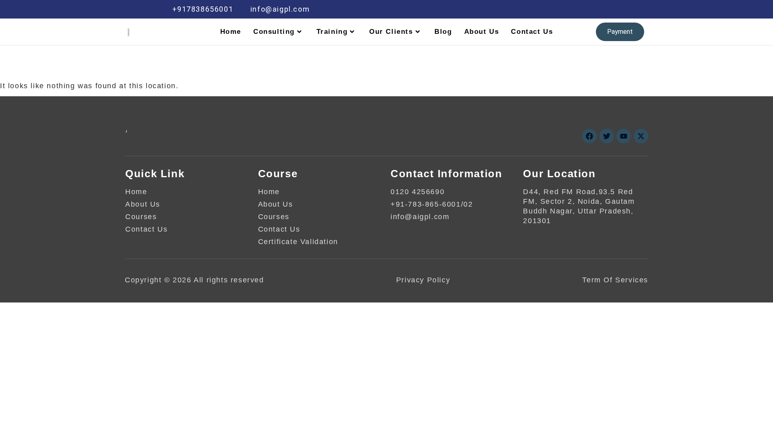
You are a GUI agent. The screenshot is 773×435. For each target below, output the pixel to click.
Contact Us (532, 31)
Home (230, 31)
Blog (443, 31)
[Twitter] (552, 9)
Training (332, 31)
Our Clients (391, 31)
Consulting (274, 31)
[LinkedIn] (569, 9)
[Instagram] (603, 9)
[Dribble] (586, 9)
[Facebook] (535, 9)
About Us (481, 31)
